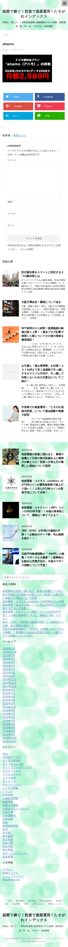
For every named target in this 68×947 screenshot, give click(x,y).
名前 (10, 201)
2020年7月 (8, 693)
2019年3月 (8, 727)
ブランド (7, 791)
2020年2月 (8, 703)
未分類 (6, 832)
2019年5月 (8, 720)
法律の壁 (7, 843)
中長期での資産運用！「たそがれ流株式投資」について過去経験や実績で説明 (42, 411)
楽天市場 (7, 839)
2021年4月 (8, 665)
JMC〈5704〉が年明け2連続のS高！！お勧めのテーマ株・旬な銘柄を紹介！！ (42, 534)
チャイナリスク (11, 784)
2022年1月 (8, 648)
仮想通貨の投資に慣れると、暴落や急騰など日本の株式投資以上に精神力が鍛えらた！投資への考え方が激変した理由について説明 (42, 460)
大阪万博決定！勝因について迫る (41, 302)
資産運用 (7, 856)
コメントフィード (13, 876)
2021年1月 (8, 676)
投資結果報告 (10, 825)
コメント (12, 160)
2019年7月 (8, 714)
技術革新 (7, 819)
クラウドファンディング (17, 767)
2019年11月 (9, 707)
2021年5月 (8, 662)
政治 (5, 829)
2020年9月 (8, 689)
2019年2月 (8, 731)
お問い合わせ (38, 904)
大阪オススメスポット (15, 808)
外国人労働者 (10, 805)
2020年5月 (8, 696)
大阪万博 (7, 812)
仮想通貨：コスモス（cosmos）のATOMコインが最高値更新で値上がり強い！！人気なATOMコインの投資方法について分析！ (42, 486)
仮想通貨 (7, 801)
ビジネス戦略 (10, 788)
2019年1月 (8, 734)
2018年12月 (9, 738)
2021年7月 (8, 655)
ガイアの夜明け (11, 760)
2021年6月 (8, 659)
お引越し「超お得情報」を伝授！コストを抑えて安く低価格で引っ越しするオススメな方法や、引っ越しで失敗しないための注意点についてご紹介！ (42, 373)
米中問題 (7, 849)
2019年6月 (8, 717)
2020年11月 (9, 683)
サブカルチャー (11, 774)
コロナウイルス (11, 770)
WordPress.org (11, 879)
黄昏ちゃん (19, 135)
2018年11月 (9, 741)
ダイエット (9, 781)
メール (11, 213)
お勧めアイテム (11, 757)
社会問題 (7, 846)
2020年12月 (9, 679)
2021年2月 (8, 672)
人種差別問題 (10, 798)
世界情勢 (7, 795)
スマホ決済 (9, 777)
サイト (10, 225)
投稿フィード (10, 873)
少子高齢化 (9, 815)
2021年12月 (9, 652)
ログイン (7, 869)
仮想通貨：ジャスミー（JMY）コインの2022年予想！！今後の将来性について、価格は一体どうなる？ (42, 511)
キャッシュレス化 (13, 764)
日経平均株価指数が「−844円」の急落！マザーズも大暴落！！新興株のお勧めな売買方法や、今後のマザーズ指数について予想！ (42, 559)
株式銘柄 (7, 836)
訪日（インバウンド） (15, 853)
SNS (5, 754)
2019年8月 (8, 710)
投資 (5, 822)
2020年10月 (9, 686)
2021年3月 (8, 669)
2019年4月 (8, 724)
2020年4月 (8, 700)
